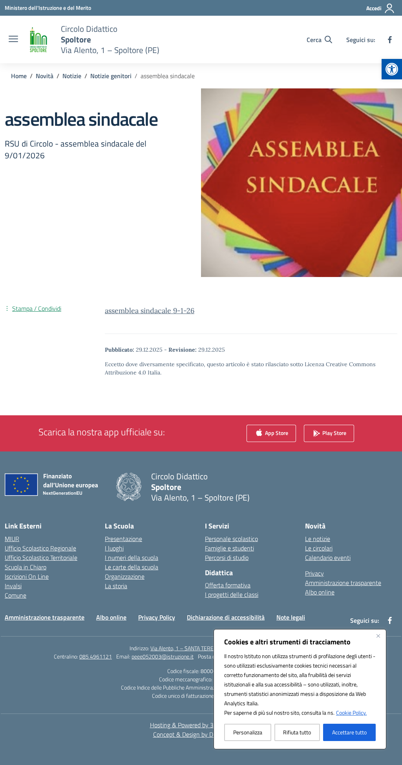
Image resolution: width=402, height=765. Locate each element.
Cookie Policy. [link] (351, 712)
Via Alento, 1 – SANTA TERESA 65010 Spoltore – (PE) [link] (211, 648)
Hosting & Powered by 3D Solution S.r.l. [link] (201, 725)
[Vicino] (378, 635)
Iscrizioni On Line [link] (27, 576)
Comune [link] (15, 595)
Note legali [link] (290, 617)
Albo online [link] (319, 592)
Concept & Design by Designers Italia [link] (201, 734)
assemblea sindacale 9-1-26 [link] (149, 310)
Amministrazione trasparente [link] (343, 582)
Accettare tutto (349, 732)
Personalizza (247, 732)
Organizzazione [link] (124, 576)
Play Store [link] (333, 432)
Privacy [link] (314, 573)
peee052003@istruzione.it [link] (163, 656)
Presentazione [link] (123, 538)
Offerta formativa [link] (227, 585)
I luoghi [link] (114, 548)
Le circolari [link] (319, 548)
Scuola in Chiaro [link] (25, 567)
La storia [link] (116, 586)
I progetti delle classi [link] (231, 594)
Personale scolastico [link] (231, 538)
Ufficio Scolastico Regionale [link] (40, 548)
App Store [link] (276, 432)
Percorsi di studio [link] (227, 557)
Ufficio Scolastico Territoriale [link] (41, 557)
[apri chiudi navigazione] (13, 39)
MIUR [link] (12, 538)
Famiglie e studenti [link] (229, 548)
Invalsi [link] (13, 586)
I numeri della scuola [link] (131, 557)
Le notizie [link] (317, 538)
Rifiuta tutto (297, 732)
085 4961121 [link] (95, 656)
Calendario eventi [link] (328, 557)
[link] (392, 69)
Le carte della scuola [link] (131, 567)
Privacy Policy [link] (156, 617)
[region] (300, 689)
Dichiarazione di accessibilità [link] (226, 617)
